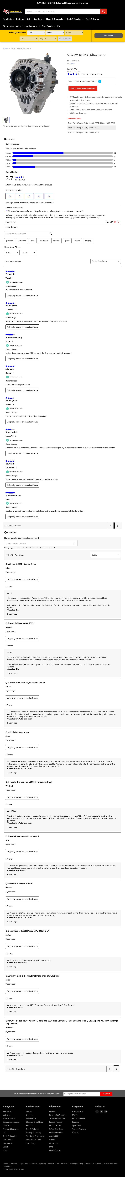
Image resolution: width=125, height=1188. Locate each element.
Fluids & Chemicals (54, 19)
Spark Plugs (30, 1143)
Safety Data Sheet (56, 1129)
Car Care (38, 19)
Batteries (20, 19)
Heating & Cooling (33, 1132)
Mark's (75, 1115)
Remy (72, 63)
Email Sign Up (54, 1150)
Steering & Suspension (35, 1136)
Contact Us (53, 1143)
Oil (28, 19)
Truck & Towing (93, 19)
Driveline (29, 1115)
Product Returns (55, 1122)
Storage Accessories (12, 26)
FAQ (51, 1147)
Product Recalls (55, 1125)
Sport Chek (76, 1125)
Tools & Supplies (74, 19)
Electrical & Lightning (34, 1122)
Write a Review (96, 74)
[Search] (103, 11)
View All (75, 1132)
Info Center (30, 26)
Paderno (75, 1122)
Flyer (59, 26)
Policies (52, 1111)
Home (5, 48)
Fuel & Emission (32, 1129)
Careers (52, 1140)
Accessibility (54, 1136)
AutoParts (7, 19)
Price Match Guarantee (58, 1115)
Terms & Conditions (57, 1118)
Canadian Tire (77, 1111)
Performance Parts (33, 1140)
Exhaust (29, 1125)
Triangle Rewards (79, 1129)
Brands (6, 1147)
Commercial (8, 1143)
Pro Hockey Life (78, 1118)
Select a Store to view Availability (83, 88)
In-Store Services (46, 26)
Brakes (29, 1111)
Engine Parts (31, 1118)
